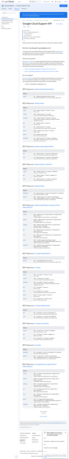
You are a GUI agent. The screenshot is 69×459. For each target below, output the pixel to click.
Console (48, 1)
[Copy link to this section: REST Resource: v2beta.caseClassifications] (55, 89)
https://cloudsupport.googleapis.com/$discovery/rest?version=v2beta (42, 71)
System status (35, 441)
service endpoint (27, 78)
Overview (4, 8)
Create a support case (34, 15)
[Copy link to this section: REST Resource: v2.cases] (42, 268)
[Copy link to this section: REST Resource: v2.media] (42, 345)
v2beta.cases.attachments (44, 147)
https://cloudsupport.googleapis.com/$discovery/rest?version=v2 (40, 69)
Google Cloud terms (41, 451)
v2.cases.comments (41, 324)
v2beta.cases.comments (43, 164)
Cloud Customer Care (23, 6)
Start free (63, 5)
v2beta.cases (39, 103)
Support (34, 437)
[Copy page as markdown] (28, 27)
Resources (24, 8)
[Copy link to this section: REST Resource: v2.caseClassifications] (52, 253)
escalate (25, 118)
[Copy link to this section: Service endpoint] (34, 75)
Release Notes (35, 439)
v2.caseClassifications (42, 254)
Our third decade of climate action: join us (29, 453)
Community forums (36, 435)
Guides (10, 8)
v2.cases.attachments (42, 306)
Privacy (28, 451)
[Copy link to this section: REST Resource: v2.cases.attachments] (51, 306)
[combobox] (36, 1)
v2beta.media (39, 186)
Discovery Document (28, 61)
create (24, 114)
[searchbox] (9, 13)
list (24, 127)
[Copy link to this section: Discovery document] (36, 59)
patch (24, 130)
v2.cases (37, 268)
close (24, 110)
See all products (23, 435)
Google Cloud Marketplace (22, 440)
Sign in (65, 1)
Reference (16, 8)
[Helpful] (62, 20)
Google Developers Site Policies (56, 423)
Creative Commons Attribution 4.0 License (56, 422)
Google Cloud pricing (24, 437)
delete (25, 219)
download (25, 193)
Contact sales (23, 443)
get (24, 123)
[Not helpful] (64, 20)
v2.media (37, 345)
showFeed (25, 138)
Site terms (33, 451)
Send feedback (59, 23)
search (24, 96)
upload (24, 197)
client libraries (58, 51)
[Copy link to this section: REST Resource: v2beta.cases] (45, 103)
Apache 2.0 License (38, 423)
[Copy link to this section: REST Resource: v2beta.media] (45, 186)
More (19, 1)
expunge (25, 224)
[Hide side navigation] (16, 456)
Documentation (9, 6)
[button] (9, 22)
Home (24, 20)
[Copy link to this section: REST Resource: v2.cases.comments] (50, 323)
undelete (25, 245)
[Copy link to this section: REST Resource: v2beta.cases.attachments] (55, 146)
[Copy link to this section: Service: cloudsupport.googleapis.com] (52, 48)
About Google (23, 451)
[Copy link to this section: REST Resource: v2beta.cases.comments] (53, 164)
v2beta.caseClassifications (44, 89)
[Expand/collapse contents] (30, 30)
